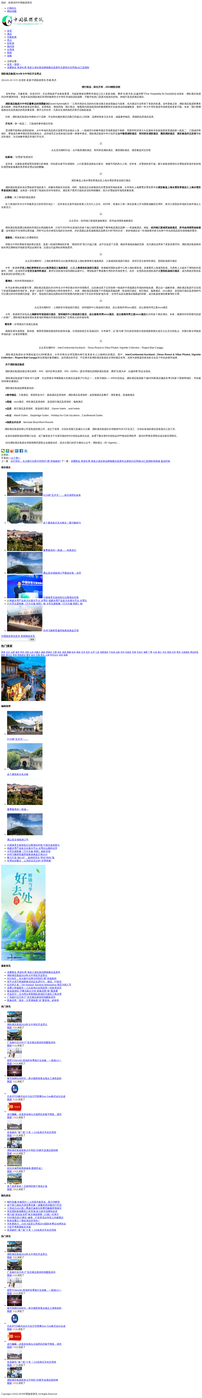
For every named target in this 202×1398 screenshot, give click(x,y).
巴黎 (38, 655)
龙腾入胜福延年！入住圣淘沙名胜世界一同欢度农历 (34, 988)
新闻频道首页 (28, 636)
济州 (122, 652)
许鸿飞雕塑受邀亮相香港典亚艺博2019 (27, 854)
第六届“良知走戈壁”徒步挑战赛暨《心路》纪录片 (33, 1214)
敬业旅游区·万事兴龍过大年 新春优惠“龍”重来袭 (32, 991)
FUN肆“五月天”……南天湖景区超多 (62, 495)
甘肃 (134, 652)
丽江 (160, 652)
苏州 (22, 652)
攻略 (9, 55)
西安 (179, 652)
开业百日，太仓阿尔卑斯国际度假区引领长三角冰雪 (34, 994)
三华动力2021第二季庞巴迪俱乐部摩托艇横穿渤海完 (34, 1208)
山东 (32, 652)
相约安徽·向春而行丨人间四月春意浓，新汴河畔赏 (33, 1202)
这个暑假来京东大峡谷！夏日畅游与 (62, 522)
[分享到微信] (3, 451)
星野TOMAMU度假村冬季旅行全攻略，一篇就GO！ (34, 1060)
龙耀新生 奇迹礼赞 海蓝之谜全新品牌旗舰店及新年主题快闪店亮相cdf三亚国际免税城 (115, 461)
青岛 (43, 655)
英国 (169, 652)
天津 (83, 652)
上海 (47, 655)
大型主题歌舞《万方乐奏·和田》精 (64, 603)
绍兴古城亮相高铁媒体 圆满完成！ (25, 1168)
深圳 (61, 655)
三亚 (97, 652)
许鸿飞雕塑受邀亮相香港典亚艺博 (61, 630)
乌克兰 (140, 652)
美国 (64, 652)
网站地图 (12, 11)
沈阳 (27, 652)
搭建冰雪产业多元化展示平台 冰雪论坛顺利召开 (32, 848)
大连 (155, 652)
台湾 (93, 652)
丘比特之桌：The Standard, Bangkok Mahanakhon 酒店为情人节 (39, 984)
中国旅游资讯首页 (10, 636)
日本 (174, 652)
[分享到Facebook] (21, 451)
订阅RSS (11, 8)
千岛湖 (112, 652)
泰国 (78, 652)
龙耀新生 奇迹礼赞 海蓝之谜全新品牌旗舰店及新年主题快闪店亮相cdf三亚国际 (48, 67)
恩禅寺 (49, 652)
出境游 (10, 49)
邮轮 (3, 655)
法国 (118, 652)
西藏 (69, 652)
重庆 (28, 655)
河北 (164, 652)
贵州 (88, 652)
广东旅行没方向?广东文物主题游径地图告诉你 (31, 997)
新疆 (66, 655)
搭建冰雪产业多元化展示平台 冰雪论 (68, 600)
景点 (9, 40)
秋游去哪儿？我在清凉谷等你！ (23, 1220)
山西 (13, 652)
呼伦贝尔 (54, 655)
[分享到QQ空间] (7, 451)
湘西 (145, 652)
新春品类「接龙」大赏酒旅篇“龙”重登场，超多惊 (33, 1000)
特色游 (10, 43)
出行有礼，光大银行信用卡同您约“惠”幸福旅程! (36, 461)
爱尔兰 (9, 655)
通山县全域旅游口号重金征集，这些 (62, 573)
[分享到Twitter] (26, 451)
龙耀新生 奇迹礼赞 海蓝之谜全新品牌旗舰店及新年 (33, 972)
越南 (43, 652)
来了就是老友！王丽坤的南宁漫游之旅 (27, 1186)
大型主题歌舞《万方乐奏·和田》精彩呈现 (28, 851)
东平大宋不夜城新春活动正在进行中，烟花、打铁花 (34, 981)
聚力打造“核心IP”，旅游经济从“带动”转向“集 (31, 857)
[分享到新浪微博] (12, 451)
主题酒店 (185, 652)
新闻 (9, 52)
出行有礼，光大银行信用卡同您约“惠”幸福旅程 (31, 978)
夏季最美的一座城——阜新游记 (59, 550)
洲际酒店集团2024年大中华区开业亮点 (27, 975)
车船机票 (12, 37)
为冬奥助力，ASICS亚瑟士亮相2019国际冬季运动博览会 (36, 1223)
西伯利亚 (194, 652)
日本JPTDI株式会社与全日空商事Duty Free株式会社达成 (36, 1096)
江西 (55, 652)
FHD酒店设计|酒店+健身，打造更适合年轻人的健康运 (35, 1217)
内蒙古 (37, 652)
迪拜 (17, 652)
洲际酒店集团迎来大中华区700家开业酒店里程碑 (32, 1150)
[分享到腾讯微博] (17, 451)
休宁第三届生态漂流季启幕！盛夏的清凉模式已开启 (34, 1205)
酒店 (9, 34)
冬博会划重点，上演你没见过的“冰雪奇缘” (29, 860)
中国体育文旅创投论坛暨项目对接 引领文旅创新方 (33, 845)
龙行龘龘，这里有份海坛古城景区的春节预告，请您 (34, 1114)
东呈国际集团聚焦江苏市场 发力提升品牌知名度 (32, 1211)
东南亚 (128, 652)
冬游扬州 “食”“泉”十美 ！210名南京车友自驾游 (31, 1132)
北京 (8, 652)
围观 (9, 1027)
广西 (150, 652)
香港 (3, 652)
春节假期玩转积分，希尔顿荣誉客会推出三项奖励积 (34, 1078)
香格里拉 (21, 655)
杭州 (74, 652)
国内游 (10, 46)
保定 (59, 652)
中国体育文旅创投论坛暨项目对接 (61, 597)
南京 (33, 655)
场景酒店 (104, 652)
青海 (15, 655)
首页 (9, 31)
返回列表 (165, 461)
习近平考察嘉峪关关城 (19, 1227)
